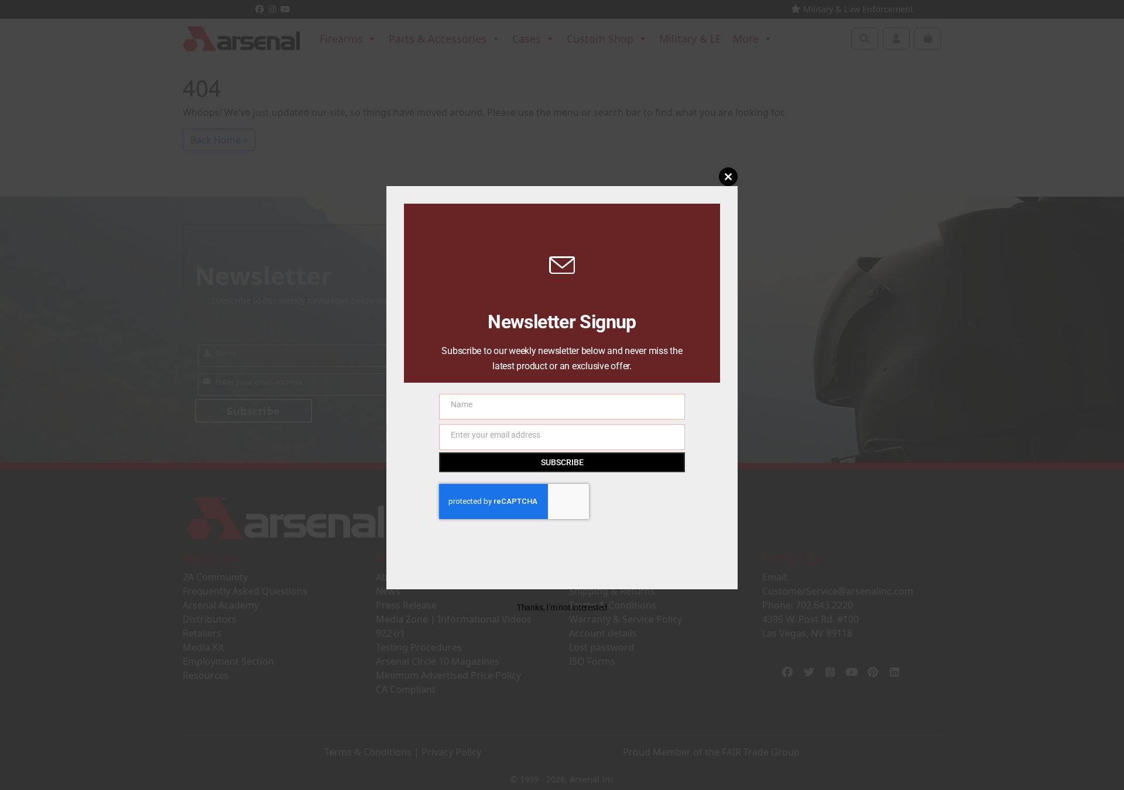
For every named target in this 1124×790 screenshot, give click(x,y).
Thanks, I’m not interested (562, 607)
